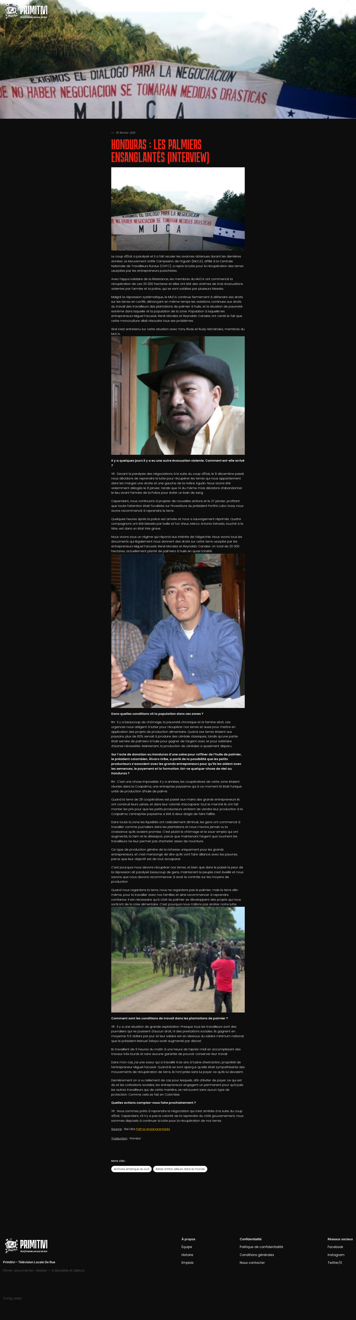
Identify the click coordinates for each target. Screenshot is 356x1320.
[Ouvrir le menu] (348, 12)
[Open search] (340, 12)
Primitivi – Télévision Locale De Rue (29, 1262)
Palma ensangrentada (153, 1129)
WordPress (31, 1298)
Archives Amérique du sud (131, 1169)
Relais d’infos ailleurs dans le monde (180, 1169)
